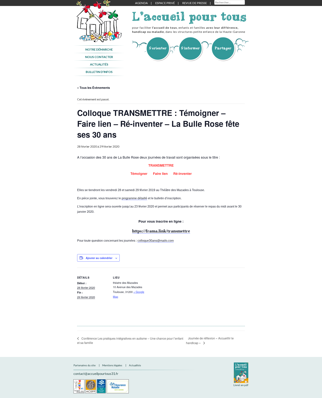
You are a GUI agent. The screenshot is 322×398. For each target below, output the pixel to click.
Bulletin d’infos (99, 72)
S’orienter (158, 48)
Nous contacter (99, 57)
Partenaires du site (84, 365)
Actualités (99, 64)
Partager (223, 48)
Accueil (99, 21)
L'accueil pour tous (189, 16)
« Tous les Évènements (93, 87)
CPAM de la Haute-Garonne (118, 386)
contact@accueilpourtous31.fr (95, 374)
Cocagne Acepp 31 (78, 386)
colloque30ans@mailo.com (156, 240)
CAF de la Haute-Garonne (101, 386)
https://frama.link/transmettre (161, 231)
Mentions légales (112, 365)
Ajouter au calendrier (99, 258)
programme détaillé (134, 198)
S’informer (190, 48)
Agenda (141, 3)
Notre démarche (99, 49)
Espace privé (165, 3)
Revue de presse (194, 3)
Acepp (90, 386)
